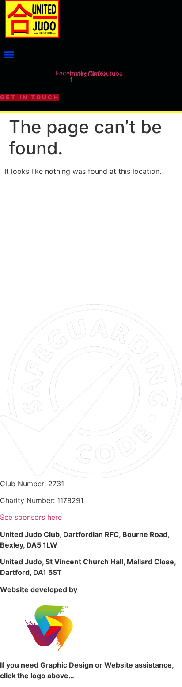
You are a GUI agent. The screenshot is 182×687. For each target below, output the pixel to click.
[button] (9, 54)
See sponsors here (31, 517)
